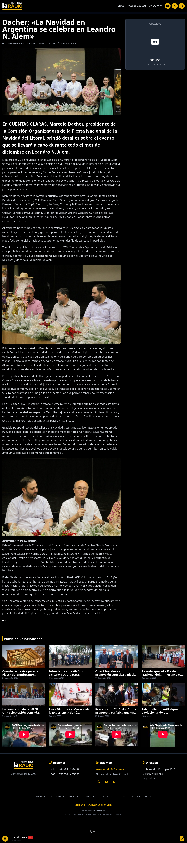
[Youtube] (106, 782)
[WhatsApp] (182, 6)
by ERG (93, 831)
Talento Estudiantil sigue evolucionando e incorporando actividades (160, 712)
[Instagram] (168, 6)
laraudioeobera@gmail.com (116, 774)
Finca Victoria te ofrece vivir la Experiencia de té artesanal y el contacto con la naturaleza (70, 714)
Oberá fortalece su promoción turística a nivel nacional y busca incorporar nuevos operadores (115, 676)
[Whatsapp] (114, 782)
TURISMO (51, 43)
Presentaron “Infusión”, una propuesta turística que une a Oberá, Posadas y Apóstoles (116, 712)
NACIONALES (39, 43)
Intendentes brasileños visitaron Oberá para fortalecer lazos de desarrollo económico (70, 676)
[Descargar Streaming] (182, 839)
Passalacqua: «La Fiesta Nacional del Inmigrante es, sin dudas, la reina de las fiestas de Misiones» (162, 676)
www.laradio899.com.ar (110, 769)
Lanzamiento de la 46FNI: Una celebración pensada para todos (20, 712)
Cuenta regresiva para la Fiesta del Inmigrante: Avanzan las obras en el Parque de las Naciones (20, 676)
